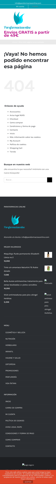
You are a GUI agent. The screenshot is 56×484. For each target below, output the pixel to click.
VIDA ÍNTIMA (10, 383)
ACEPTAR (28, 482)
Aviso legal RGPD (17, 115)
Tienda (13, 152)
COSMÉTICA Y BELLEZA (15, 332)
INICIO (8, 401)
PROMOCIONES (11, 370)
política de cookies (28, 477)
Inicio (12, 133)
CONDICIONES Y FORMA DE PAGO (19, 433)
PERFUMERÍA (11, 377)
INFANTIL (9, 351)
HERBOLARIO (11, 345)
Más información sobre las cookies (25, 137)
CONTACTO (10, 446)
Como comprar (16, 122)
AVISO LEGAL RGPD (13, 427)
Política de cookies (18, 144)
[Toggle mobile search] (46, 14)
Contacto (14, 130)
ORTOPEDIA (10, 364)
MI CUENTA (10, 414)
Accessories (15, 112)
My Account (15, 141)
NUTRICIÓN (10, 339)
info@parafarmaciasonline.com (28, 3)
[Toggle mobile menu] (51, 14)
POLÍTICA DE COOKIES (14, 420)
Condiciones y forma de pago (22, 126)
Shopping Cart (16, 148)
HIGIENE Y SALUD (12, 358)
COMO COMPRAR (12, 440)
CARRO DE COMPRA (13, 408)
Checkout (14, 119)
